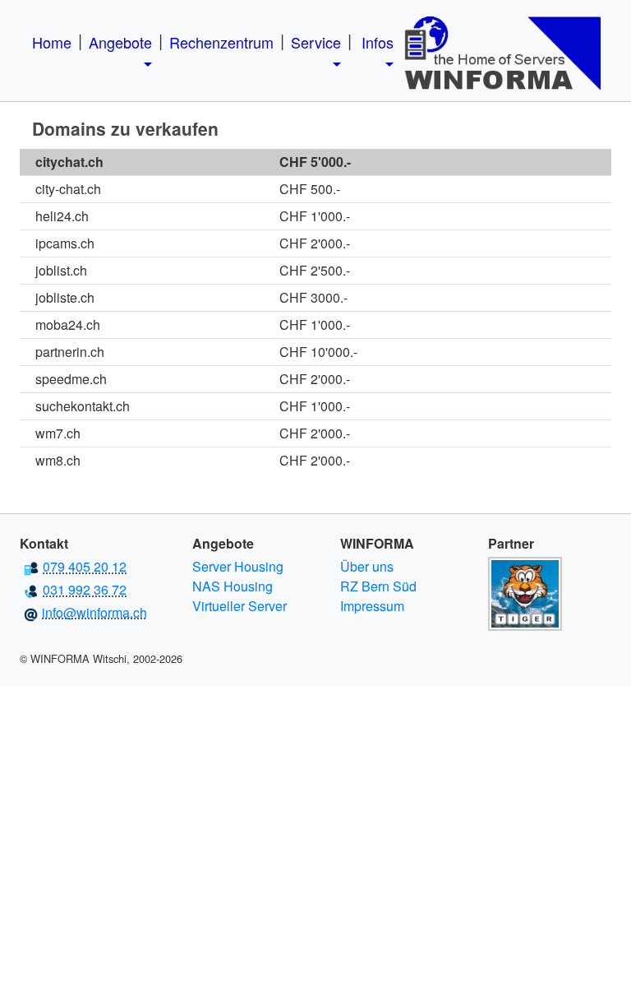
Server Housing (237, 566)
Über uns (367, 566)
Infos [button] (378, 42)
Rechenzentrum (221, 42)
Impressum (372, 605)
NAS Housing (232, 586)
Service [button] (316, 42)
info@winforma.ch (94, 612)
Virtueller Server (239, 605)
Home (51, 42)
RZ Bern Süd (378, 586)
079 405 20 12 (85, 566)
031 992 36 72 (85, 589)
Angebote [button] (120, 42)
